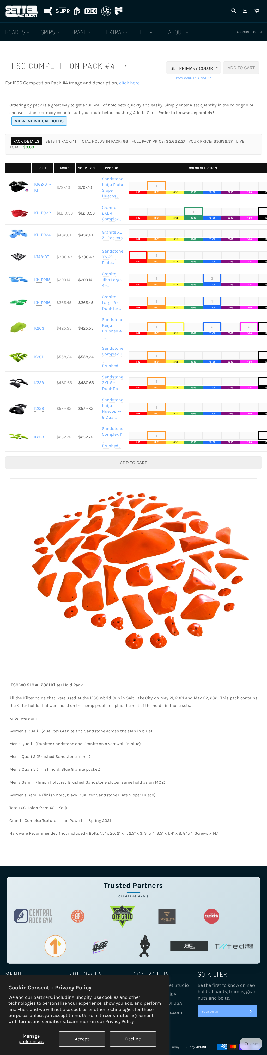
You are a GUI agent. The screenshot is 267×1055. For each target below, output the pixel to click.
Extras (116, 32)
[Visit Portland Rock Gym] (145, 946)
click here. (129, 83)
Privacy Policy (119, 1021)
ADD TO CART (241, 68)
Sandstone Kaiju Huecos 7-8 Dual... (112, 408)
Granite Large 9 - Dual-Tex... (111, 302)
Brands (81, 32)
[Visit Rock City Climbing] (189, 946)
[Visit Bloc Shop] (100, 946)
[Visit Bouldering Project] (78, 916)
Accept (82, 1039)
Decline (133, 1039)
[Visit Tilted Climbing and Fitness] (234, 946)
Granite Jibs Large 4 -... (112, 279)
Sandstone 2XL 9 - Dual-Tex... (112, 382)
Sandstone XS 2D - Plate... (112, 257)
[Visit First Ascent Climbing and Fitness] (55, 946)
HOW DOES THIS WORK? (193, 77)
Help (147, 32)
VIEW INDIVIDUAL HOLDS (39, 120)
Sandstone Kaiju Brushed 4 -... (112, 328)
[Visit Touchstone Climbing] (167, 916)
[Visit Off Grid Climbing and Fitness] (122, 916)
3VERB (201, 1047)
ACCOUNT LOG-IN (249, 32)
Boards (16, 32)
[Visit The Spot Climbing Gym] (212, 916)
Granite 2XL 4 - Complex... (111, 213)
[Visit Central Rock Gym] (33, 916)
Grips (49, 32)
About (177, 32)
